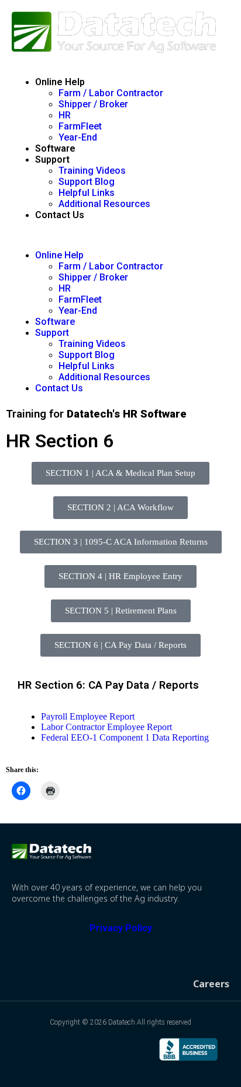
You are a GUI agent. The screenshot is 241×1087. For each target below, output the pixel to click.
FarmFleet (80, 126)
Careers (211, 983)
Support (52, 159)
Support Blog (86, 181)
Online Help (60, 81)
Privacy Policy (120, 928)
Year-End (77, 137)
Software (55, 148)
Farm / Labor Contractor (110, 93)
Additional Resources (104, 203)
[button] (120, 235)
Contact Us (59, 214)
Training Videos (92, 170)
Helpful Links (86, 192)
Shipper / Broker (93, 104)
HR (64, 115)
